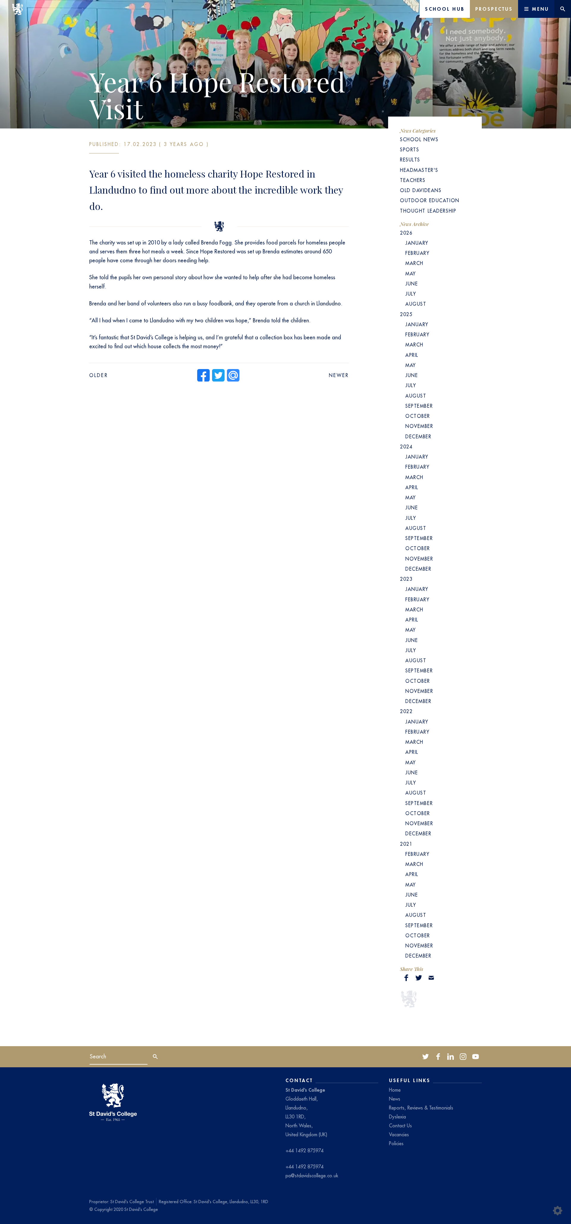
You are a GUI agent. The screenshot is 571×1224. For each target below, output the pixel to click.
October (417, 416)
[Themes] (557, 1210)
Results (410, 160)
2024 (406, 447)
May (410, 274)
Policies (396, 1143)
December (418, 437)
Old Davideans (420, 190)
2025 (406, 314)
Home (395, 1090)
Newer (339, 375)
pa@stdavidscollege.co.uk (312, 1176)
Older (98, 375)
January (417, 243)
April (411, 355)
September (419, 406)
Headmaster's (419, 170)
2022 (406, 711)
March (414, 263)
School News (419, 139)
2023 (406, 579)
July (410, 294)
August (415, 304)
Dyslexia (397, 1117)
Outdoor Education (429, 200)
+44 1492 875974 (305, 1151)
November (419, 426)
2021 (406, 844)
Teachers (413, 180)
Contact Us (400, 1126)
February (417, 253)
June (411, 284)
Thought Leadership (428, 211)
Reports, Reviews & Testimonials (421, 1108)
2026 (406, 233)
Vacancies (399, 1134)
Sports (409, 150)
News (394, 1099)
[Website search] (562, 9)
